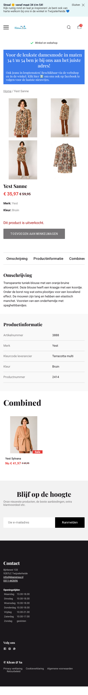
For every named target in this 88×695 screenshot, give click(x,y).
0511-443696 (10, 580)
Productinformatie (48, 258)
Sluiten (76, 4)
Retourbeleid (14, 671)
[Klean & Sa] (20, 27)
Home (7, 91)
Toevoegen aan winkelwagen (34, 234)
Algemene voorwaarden (60, 668)
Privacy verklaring (12, 668)
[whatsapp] (14, 649)
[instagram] (9, 649)
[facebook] (4, 649)
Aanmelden (70, 522)
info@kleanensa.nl (13, 577)
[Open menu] (6, 27)
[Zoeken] (68, 27)
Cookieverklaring (35, 668)
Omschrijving (17, 258)
